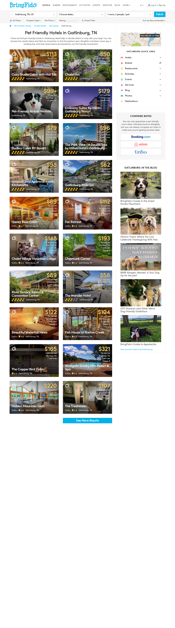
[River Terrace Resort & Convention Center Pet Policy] (34, 286)
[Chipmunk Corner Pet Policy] (87, 250)
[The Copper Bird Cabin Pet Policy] (34, 360)
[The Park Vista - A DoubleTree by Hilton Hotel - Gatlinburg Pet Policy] (87, 139)
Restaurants (70, 5)
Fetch (159, 14)
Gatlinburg (66, 25)
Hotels (46, 5)
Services (107, 5)
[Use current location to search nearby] (54, 14)
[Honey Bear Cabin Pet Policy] (34, 213)
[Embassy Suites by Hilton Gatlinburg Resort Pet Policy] (87, 102)
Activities (84, 5)
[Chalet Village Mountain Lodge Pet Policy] (34, 250)
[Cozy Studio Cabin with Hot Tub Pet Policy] (34, 65)
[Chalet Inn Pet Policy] (87, 65)
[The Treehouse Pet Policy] (87, 397)
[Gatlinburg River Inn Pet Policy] (87, 176)
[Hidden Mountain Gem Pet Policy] (34, 397)
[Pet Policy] (14, 53)
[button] (140, 57)
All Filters (16, 20)
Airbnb (56, 5)
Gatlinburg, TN (33, 78)
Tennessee (54, 25)
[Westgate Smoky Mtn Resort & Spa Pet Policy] (87, 360)
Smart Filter (89, 20)
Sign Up (162, 5)
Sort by (146, 20)
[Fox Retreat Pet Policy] (87, 213)
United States (40, 25)
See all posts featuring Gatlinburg (136, 349)
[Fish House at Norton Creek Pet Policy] (87, 323)
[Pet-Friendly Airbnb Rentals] (34, 102)
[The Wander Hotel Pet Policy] (87, 286)
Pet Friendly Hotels (22, 25)
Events (96, 5)
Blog (117, 5)
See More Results (87, 420)
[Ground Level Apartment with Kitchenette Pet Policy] (34, 176)
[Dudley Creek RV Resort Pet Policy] (34, 139)
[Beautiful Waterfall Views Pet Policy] (34, 323)
